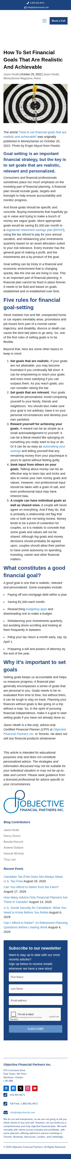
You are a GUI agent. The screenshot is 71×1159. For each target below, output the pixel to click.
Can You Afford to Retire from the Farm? (31, 887)
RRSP (59, 230)
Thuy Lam (10, 859)
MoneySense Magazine (17, 78)
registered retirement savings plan (29, 230)
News (37, 78)
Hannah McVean (14, 853)
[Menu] (44, 21)
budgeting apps (36, 609)
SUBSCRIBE (35, 1028)
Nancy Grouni (12, 835)
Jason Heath (11, 74)
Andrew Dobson (13, 847)
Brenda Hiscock (13, 841)
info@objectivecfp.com (38, 7)
